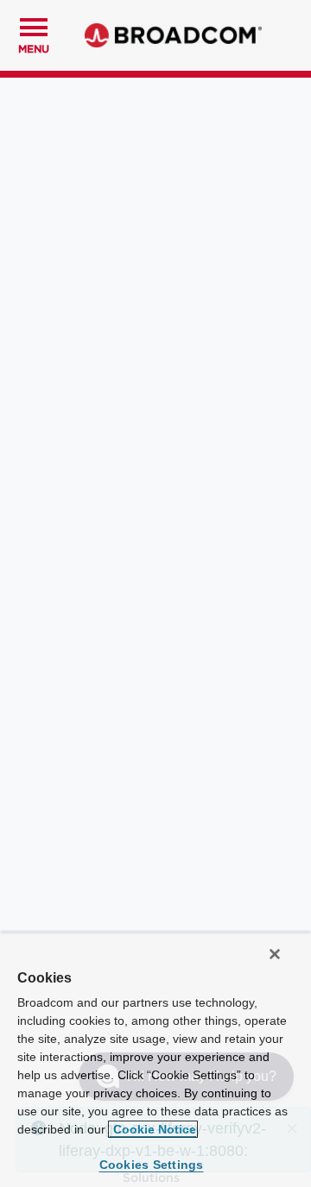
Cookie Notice (153, 1129)
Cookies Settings (151, 1164)
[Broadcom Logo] (173, 35)
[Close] (275, 954)
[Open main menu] (34, 25)
